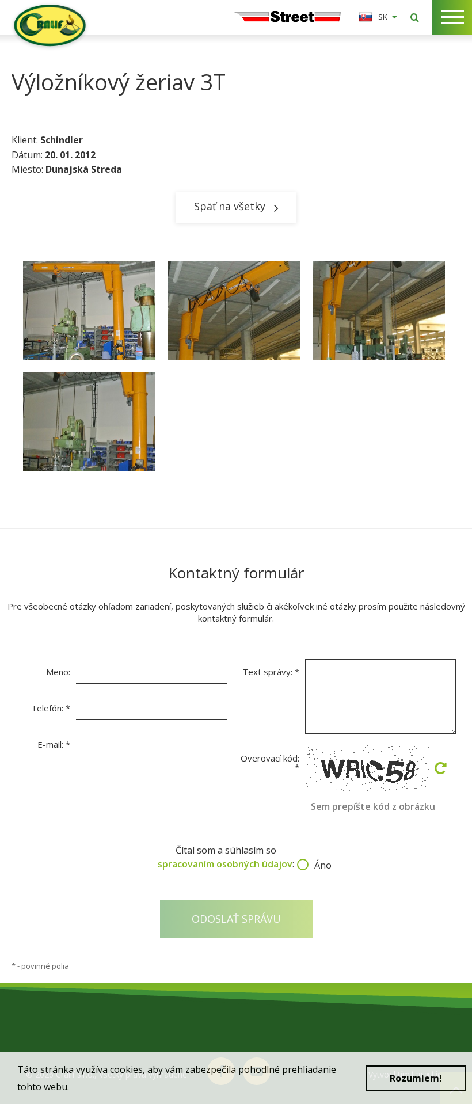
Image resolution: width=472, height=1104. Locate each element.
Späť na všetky (229, 206)
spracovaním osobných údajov (225, 864)
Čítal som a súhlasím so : (236, 857)
